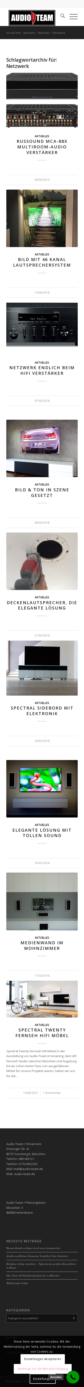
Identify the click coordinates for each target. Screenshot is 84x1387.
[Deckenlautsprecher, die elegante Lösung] (42, 561)
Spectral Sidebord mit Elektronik (42, 710)
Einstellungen (42, 1379)
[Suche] (60, 16)
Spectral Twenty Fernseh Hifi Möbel (42, 1032)
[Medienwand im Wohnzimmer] (42, 901)
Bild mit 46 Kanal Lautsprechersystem (42, 262)
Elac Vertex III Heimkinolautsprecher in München (33, 1275)
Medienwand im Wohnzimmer (42, 945)
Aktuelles (42, 136)
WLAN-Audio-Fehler (17, 1283)
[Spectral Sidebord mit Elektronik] (42, 668)
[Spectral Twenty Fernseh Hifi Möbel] (42, 999)
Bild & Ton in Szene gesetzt (42, 492)
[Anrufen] (72, 1377)
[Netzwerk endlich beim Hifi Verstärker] (42, 326)
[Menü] (71, 16)
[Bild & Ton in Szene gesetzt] (42, 448)
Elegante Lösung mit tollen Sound (42, 832)
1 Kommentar (52, 1093)
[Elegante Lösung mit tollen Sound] (42, 788)
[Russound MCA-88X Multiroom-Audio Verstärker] (42, 100)
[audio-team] (34, 16)
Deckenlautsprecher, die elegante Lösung (42, 605)
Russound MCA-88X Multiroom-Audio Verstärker (42, 146)
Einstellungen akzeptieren (42, 1359)
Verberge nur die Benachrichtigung (43, 1369)
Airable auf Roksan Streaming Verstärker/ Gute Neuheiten (37, 1256)
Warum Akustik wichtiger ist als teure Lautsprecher (33, 1248)
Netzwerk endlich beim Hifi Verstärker (42, 370)
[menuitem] (60, 16)
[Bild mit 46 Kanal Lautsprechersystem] (42, 218)
